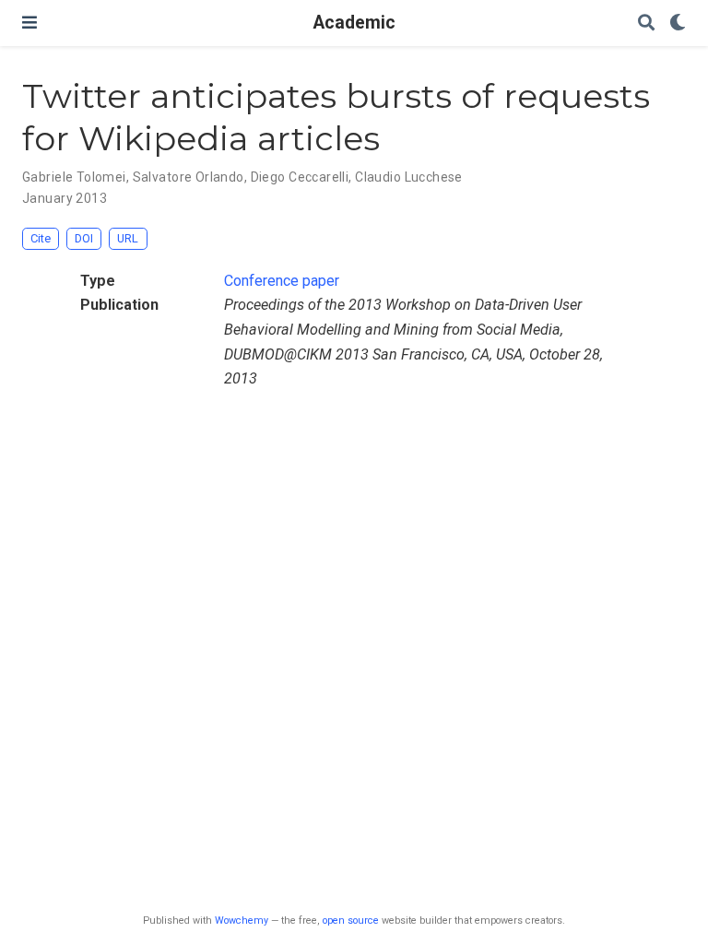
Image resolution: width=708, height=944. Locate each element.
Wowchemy (241, 920)
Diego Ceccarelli (300, 177)
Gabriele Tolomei (74, 177)
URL (127, 238)
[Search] (646, 23)
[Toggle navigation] (29, 22)
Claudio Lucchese (409, 177)
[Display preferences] (677, 23)
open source (351, 920)
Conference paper (281, 280)
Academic (354, 22)
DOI (84, 238)
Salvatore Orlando (188, 177)
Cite (40, 238)
